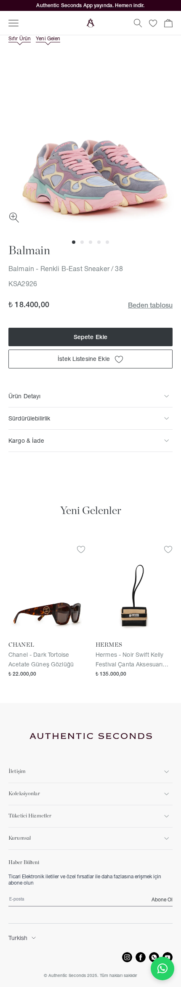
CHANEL (21, 645)
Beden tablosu (150, 305)
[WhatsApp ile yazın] (162, 968)
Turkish (17, 938)
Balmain (29, 251)
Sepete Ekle (91, 337)
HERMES (109, 645)
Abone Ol (162, 899)
